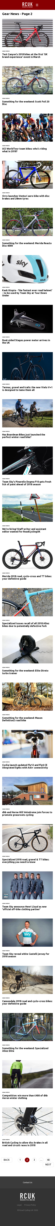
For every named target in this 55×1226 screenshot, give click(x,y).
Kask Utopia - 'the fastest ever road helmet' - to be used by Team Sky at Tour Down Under (27, 277)
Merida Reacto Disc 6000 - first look (27, 229)
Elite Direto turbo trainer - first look (27, 656)
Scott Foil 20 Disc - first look (27, 87)
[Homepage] (27, 1196)
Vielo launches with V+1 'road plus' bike (27, 373)
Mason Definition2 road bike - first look (27, 703)
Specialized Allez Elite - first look (27, 1034)
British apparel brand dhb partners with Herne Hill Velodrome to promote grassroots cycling (27, 798)
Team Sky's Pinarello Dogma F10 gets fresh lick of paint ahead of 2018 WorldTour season (27, 467)
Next (48, 1164)
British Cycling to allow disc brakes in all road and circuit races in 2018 (27, 1128)
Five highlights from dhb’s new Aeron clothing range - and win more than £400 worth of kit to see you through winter (27, 1081)
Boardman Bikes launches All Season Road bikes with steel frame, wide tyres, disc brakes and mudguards (27, 420)
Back (7, 1159)
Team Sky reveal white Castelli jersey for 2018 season (27, 940)
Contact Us (27, 1182)
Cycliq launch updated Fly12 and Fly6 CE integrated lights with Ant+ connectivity (27, 751)
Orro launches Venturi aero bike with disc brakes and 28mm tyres (27, 182)
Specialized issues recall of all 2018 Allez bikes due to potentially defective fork (27, 609)
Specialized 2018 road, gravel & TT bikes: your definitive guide (27, 845)
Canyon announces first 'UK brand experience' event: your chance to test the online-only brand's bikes (27, 40)
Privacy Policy (30, 1205)
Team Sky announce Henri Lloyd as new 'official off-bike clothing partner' (27, 892)
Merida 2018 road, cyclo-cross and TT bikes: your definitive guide (27, 562)
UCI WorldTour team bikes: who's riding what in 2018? (27, 134)
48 (48, 1159)
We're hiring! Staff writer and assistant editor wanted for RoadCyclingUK (27, 515)
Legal (19, 1205)
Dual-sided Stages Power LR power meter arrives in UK (27, 326)
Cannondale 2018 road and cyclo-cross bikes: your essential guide (27, 987)
